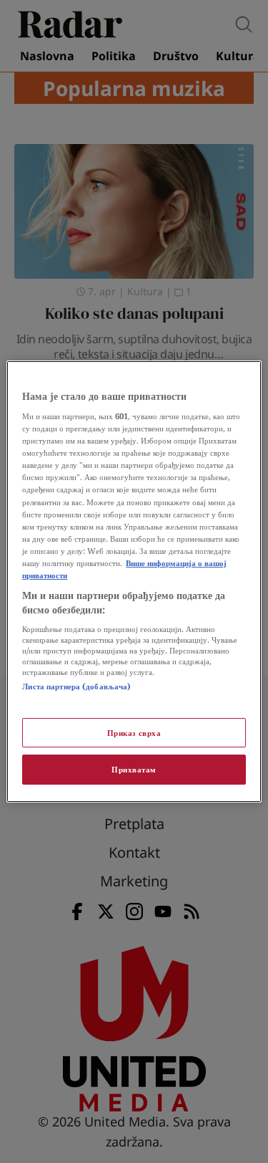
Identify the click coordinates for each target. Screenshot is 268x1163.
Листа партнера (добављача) (76, 686)
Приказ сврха (134, 732)
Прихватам (134, 770)
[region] (133, 581)
